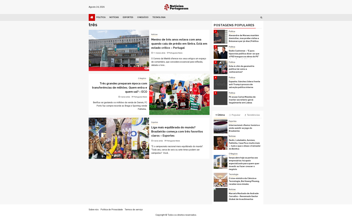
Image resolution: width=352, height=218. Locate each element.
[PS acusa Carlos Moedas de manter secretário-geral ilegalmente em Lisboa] (220, 98)
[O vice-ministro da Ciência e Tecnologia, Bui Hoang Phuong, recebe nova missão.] (220, 180)
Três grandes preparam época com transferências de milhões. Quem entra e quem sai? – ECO (119, 87)
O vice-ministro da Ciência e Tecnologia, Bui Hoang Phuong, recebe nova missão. (244, 181)
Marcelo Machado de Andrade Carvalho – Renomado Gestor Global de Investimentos (244, 196)
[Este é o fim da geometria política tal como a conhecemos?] (220, 67)
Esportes (128, 17)
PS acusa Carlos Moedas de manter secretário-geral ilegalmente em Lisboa (242, 100)
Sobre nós (94, 209)
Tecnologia (158, 17)
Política (100, 17)
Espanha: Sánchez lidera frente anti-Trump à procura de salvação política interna (244, 84)
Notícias (114, 17)
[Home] (91, 17)
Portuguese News (175, 53)
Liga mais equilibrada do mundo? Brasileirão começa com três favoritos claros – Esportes (177, 131)
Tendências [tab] (253, 115)
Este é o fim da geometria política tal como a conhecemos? (241, 69)
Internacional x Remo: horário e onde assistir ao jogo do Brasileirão (244, 128)
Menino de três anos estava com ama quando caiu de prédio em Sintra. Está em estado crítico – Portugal (179, 43)
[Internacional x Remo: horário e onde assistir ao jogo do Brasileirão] (220, 126)
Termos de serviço (134, 209)
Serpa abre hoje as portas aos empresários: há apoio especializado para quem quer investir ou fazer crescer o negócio (244, 163)
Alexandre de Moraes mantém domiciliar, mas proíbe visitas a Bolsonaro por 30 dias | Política (244, 38)
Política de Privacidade (112, 209)
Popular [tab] (236, 115)
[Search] (261, 17)
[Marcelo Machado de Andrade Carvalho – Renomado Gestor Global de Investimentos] (220, 195)
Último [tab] (221, 115)
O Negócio (142, 17)
